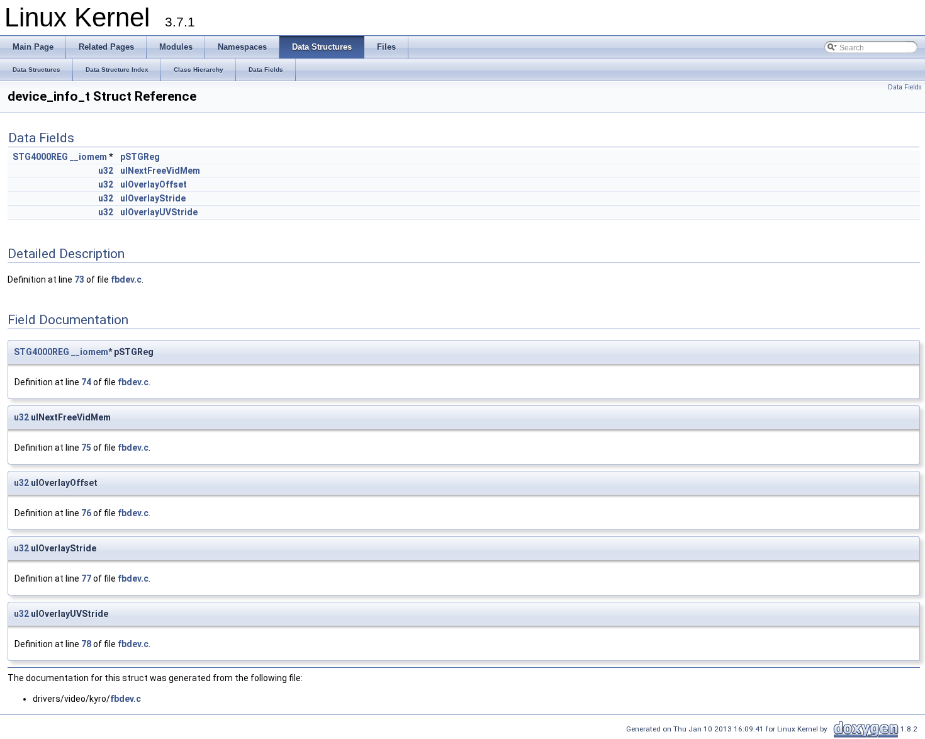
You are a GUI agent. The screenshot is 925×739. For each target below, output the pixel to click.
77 (86, 578)
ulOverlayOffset (153, 184)
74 (86, 382)
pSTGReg (140, 157)
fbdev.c (126, 279)
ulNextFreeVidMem (160, 171)
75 (86, 448)
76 (86, 513)
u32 (105, 171)
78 (86, 644)
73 (79, 279)
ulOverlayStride (153, 198)
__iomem (88, 157)
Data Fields (905, 87)
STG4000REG (40, 157)
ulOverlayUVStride (159, 212)
